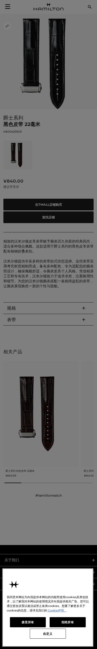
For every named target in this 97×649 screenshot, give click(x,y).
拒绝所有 (68, 622)
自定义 (47, 633)
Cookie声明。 (57, 610)
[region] (47, 607)
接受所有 (28, 622)
